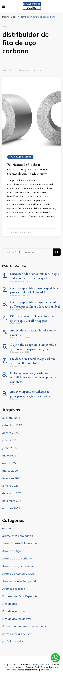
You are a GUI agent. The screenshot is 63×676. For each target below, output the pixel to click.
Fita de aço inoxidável (16, 619)
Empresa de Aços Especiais (19, 596)
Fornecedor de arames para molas (24, 626)
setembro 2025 (12, 425)
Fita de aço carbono (20, 157)
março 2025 (10, 470)
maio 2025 (9, 455)
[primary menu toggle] (3, 7)
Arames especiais (13, 588)
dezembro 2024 (12, 493)
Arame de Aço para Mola (18, 573)
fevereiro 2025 (11, 478)
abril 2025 (9, 463)
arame (6, 528)
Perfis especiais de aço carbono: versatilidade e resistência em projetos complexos (33, 377)
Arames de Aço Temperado (19, 581)
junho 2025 (9, 448)
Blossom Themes (15, 669)
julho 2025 (9, 440)
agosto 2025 (10, 433)
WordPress (49, 669)
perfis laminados (13, 641)
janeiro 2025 (10, 485)
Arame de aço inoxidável (18, 566)
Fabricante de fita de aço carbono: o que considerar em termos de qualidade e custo (28, 169)
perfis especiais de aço (16, 634)
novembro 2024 (12, 500)
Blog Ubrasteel (41, 664)
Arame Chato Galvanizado (19, 543)
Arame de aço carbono (17, 558)
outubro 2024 (11, 508)
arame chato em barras (17, 536)
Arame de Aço (11, 551)
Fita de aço (9, 603)
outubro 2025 (11, 418)
